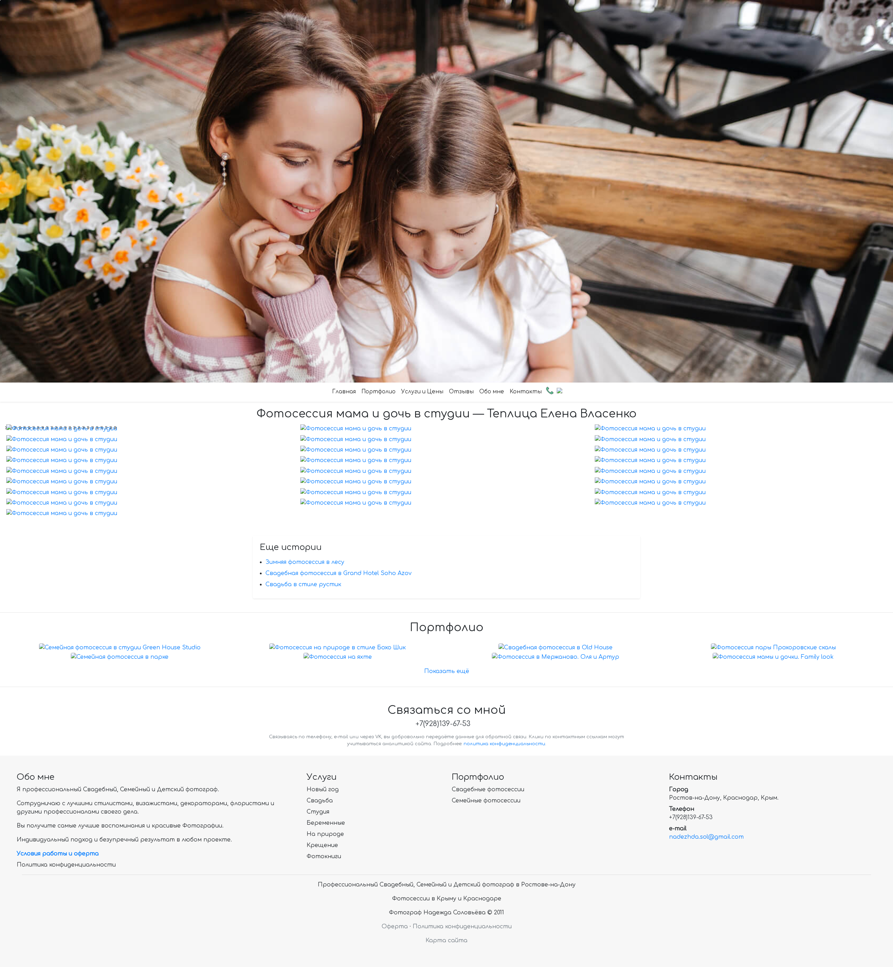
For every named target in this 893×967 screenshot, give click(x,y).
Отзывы (461, 392)
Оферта (395, 926)
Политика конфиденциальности (66, 865)
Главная (344, 392)
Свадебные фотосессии (488, 789)
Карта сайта (446, 940)
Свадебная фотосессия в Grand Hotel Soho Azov (338, 573)
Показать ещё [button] (446, 671)
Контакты (526, 392)
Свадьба (320, 801)
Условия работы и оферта (58, 854)
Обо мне (491, 392)
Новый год (323, 789)
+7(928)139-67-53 (442, 724)
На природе (325, 834)
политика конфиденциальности (504, 743)
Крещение (322, 845)
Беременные (326, 823)
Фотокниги (324, 856)
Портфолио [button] (378, 392)
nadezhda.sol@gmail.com (706, 837)
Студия (318, 812)
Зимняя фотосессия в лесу (304, 562)
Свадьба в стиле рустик (303, 584)
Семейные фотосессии (486, 801)
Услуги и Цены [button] (422, 392)
